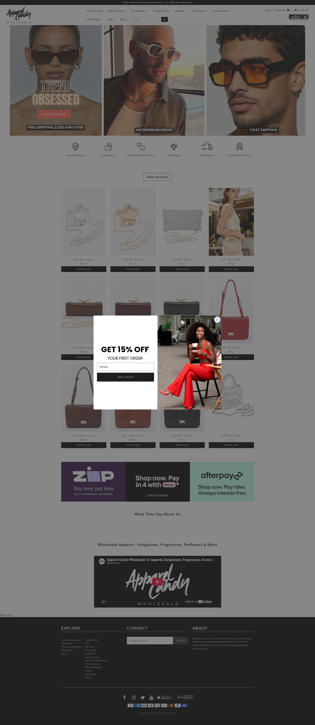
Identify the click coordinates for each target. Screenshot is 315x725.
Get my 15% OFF (125, 377)
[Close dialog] (217, 320)
